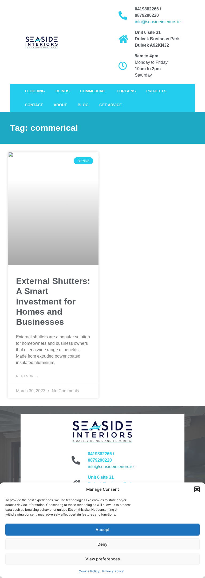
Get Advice (110, 105)
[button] (197, 489)
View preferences (102, 558)
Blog (83, 105)
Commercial (93, 91)
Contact (34, 105)
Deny (102, 544)
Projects (156, 91)
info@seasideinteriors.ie (158, 21)
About (60, 105)
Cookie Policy (89, 571)
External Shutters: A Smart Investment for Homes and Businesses (53, 301)
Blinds (62, 91)
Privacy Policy (113, 571)
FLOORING (35, 91)
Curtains (126, 91)
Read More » (27, 376)
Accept (103, 529)
